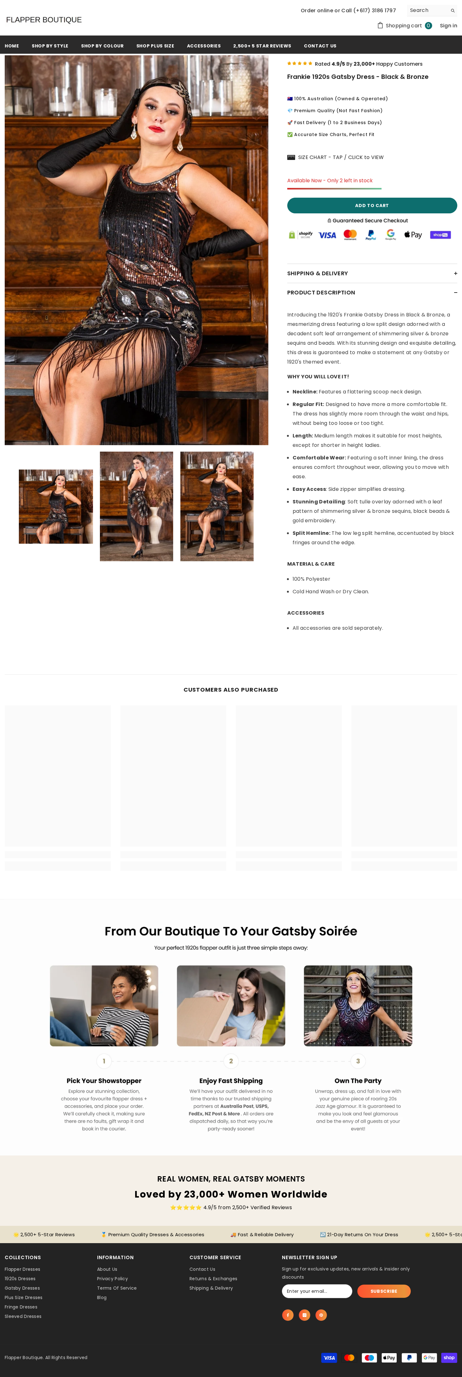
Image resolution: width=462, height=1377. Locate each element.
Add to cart (372, 205)
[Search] (432, 10)
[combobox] (427, 10)
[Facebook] (288, 1315)
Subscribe (384, 1291)
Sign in (448, 25)
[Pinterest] (321, 1315)
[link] (58, 854)
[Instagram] (305, 1315)
